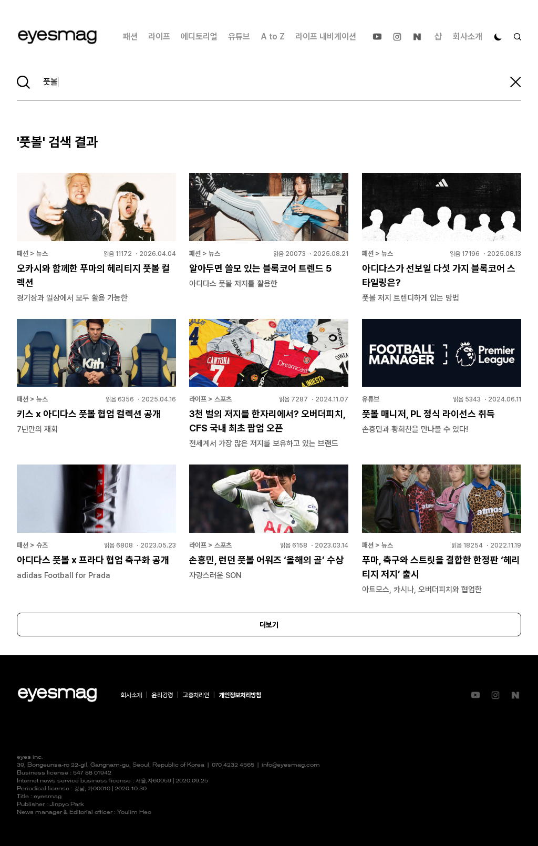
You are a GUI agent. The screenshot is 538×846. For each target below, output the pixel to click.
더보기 (269, 625)
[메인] (57, 37)
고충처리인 (196, 695)
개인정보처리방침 (240, 695)
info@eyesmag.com (291, 765)
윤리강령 (162, 695)
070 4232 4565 (233, 765)
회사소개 (467, 37)
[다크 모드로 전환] (498, 37)
